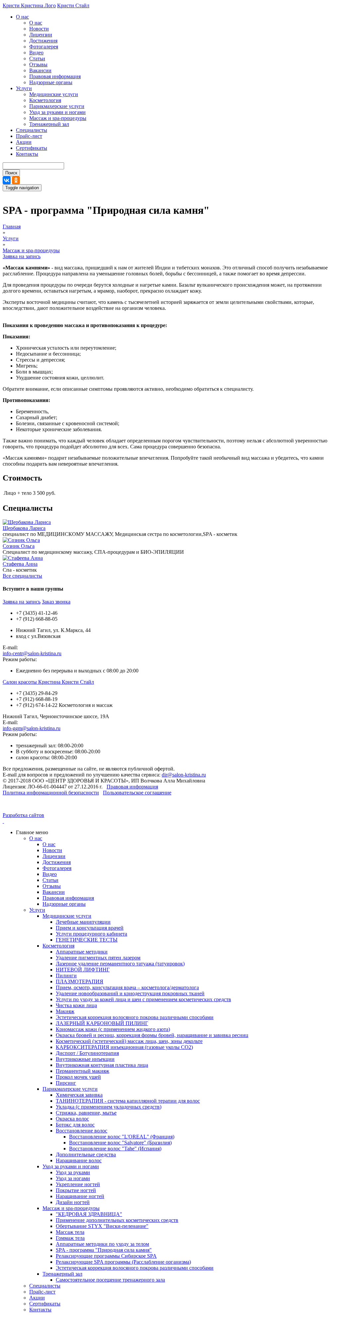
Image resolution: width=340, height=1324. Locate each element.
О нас (22, 17)
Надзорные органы (50, 82)
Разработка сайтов (23, 815)
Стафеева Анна (20, 564)
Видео (36, 52)
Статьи (37, 58)
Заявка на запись (22, 256)
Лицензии (40, 34)
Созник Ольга (19, 546)
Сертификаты (31, 148)
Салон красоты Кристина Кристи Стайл (48, 682)
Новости (39, 28)
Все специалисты (22, 576)
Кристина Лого (38, 5)
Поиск (11, 172)
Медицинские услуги (53, 94)
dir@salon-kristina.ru (184, 774)
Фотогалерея (43, 46)
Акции (24, 142)
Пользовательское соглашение (137, 792)
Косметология (45, 100)
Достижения (43, 40)
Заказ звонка (56, 601)
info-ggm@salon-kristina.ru (31, 728)
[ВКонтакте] (7, 180)
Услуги (24, 88)
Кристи (12, 5)
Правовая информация (55, 76)
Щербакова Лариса (24, 528)
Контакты (27, 154)
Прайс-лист (29, 136)
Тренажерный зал (49, 124)
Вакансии (40, 70)
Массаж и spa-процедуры (57, 118)
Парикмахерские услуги (56, 106)
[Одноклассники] (16, 180)
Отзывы (38, 64)
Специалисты (31, 130)
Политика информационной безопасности (51, 792)
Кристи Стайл (73, 5)
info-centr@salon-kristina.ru (32, 653)
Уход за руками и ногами (57, 112)
